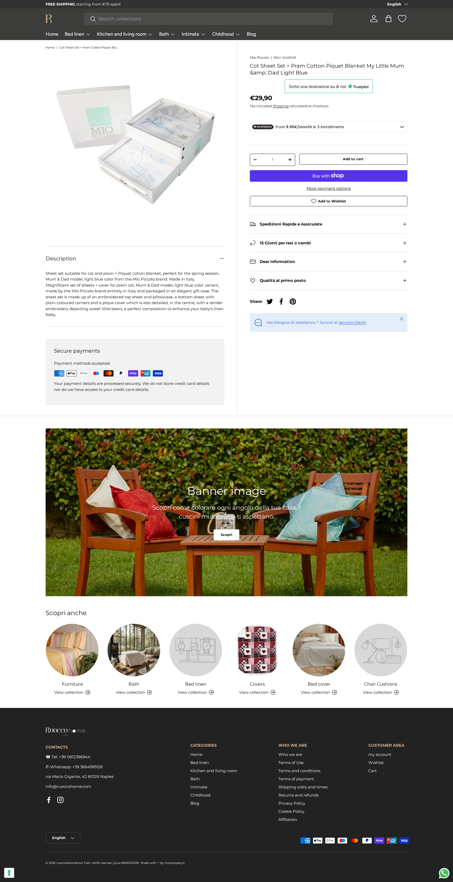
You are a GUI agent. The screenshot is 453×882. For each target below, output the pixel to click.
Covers (257, 683)
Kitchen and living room (121, 34)
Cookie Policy (291, 811)
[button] (388, 18)
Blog (251, 34)
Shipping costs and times (302, 786)
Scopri (226, 535)
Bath (164, 34)
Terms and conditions (299, 770)
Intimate (190, 34)
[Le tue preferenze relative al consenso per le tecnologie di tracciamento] (9, 873)
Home (52, 34)
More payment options (328, 188)
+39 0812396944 (74, 756)
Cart (372, 770)
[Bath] (133, 650)
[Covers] (257, 650)
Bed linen (74, 34)
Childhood (223, 34)
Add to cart (353, 159)
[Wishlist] (402, 18)
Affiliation (287, 819)
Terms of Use (291, 762)
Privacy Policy (291, 802)
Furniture (72, 683)
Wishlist (376, 762)
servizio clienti (352, 322)
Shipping (281, 106)
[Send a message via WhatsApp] (444, 873)
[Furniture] (72, 650)
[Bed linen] (195, 650)
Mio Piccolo (259, 57)
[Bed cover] (319, 650)
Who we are (290, 754)
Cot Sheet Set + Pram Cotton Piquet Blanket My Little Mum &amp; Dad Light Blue (89, 47)
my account (379, 754)
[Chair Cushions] (380, 650)
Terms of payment (296, 778)
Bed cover (319, 683)
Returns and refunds (298, 794)
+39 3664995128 (87, 766)
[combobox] (208, 19)
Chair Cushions (380, 683)
